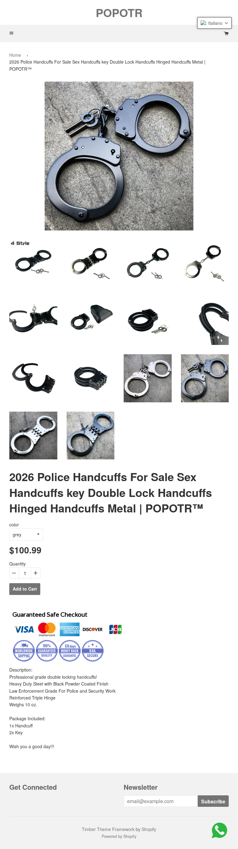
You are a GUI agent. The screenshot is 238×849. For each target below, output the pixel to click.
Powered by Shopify (119, 836)
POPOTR (119, 12)
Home (15, 55)
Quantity (17, 564)
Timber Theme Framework (108, 829)
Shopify (149, 829)
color (14, 524)
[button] (214, 23)
